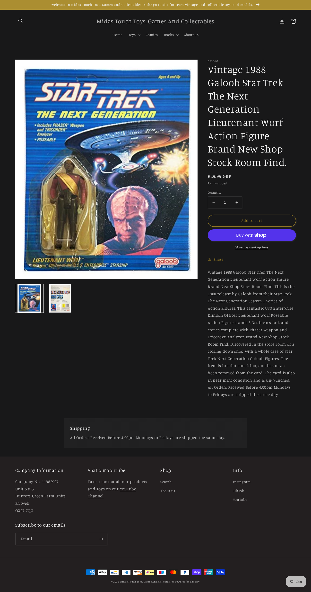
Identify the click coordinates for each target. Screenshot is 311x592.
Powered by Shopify (187, 581)
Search (166, 482)
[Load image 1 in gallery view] (29, 298)
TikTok (238, 491)
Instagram (242, 482)
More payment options (251, 247)
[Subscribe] (101, 539)
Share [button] (218, 259)
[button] (20, 21)
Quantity (214, 192)
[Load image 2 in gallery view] (60, 298)
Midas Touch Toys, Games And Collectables (147, 581)
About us (167, 491)
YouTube (240, 499)
